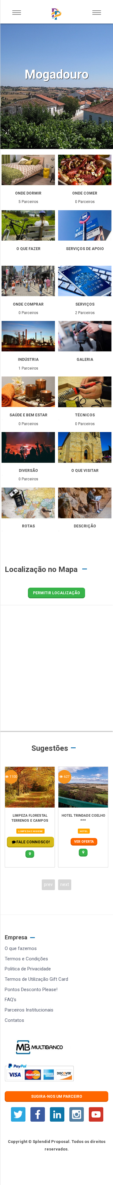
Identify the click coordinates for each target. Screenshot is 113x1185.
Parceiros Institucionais (29, 1010)
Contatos (14, 1020)
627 (66, 777)
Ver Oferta (84, 842)
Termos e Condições (26, 959)
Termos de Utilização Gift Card (36, 979)
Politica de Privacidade (28, 969)
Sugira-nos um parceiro (56, 1096)
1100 (12, 777)
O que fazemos (21, 948)
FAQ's (10, 999)
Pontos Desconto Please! (31, 989)
